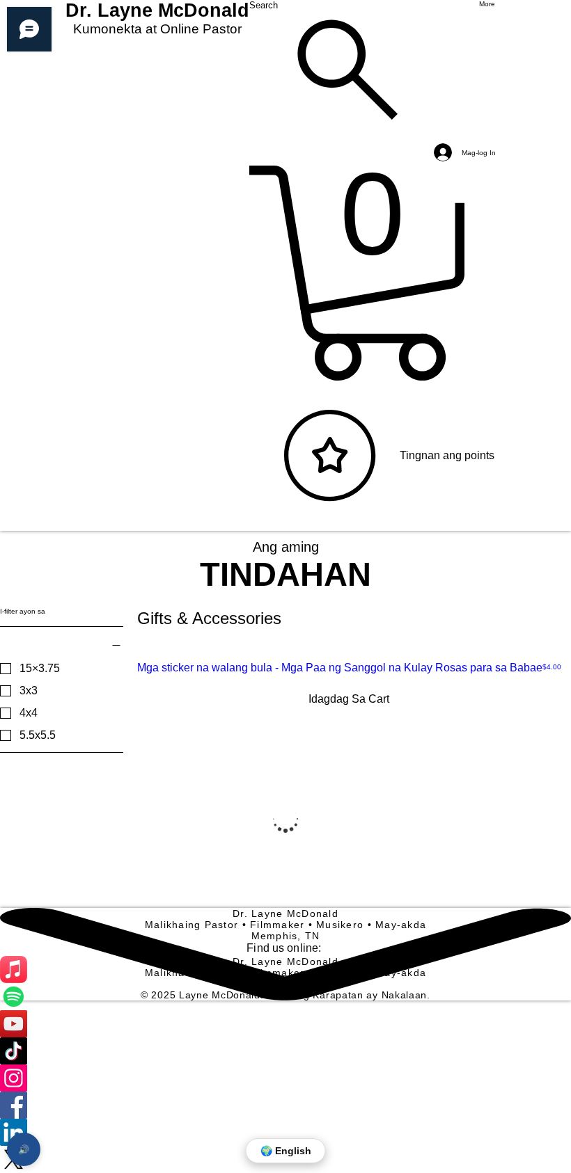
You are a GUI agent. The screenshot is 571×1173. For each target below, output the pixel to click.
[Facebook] (285, 1105)
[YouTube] (285, 1023)
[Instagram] (285, 1078)
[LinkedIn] (285, 1132)
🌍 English (285, 1150)
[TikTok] (285, 1050)
